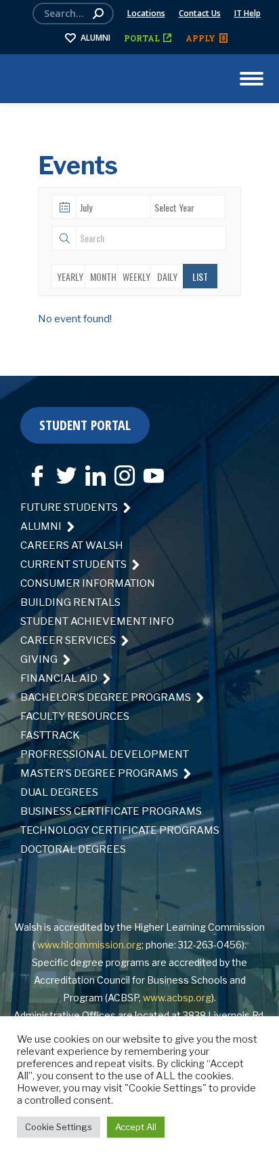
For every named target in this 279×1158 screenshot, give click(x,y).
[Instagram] (121, 471)
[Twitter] (63, 471)
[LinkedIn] (92, 471)
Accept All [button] (135, 1126)
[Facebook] (34, 471)
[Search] (98, 13)
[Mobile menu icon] (251, 78)
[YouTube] (150, 471)
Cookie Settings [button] (58, 1126)
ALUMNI (95, 37)
